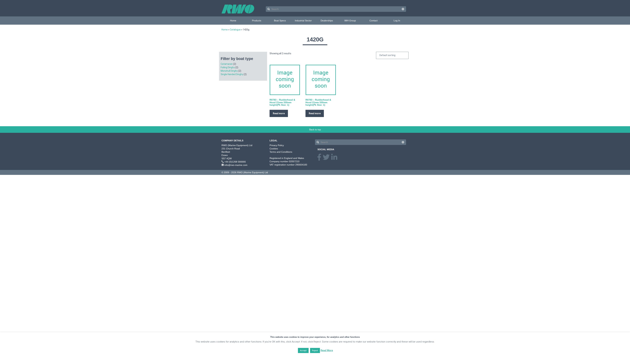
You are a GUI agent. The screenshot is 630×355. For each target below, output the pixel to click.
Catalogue (235, 29)
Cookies (274, 148)
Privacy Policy (277, 145)
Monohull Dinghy (229, 71)
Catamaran (227, 64)
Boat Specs (280, 20)
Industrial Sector (303, 20)
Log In (397, 20)
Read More (327, 350)
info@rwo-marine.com (235, 165)
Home (233, 20)
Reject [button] (315, 350)
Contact (373, 20)
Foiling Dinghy (228, 67)
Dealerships (327, 20)
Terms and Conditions (281, 152)
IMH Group (350, 20)
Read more (279, 113)
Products (256, 20)
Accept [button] (303, 350)
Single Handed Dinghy (232, 74)
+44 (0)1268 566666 (235, 161)
